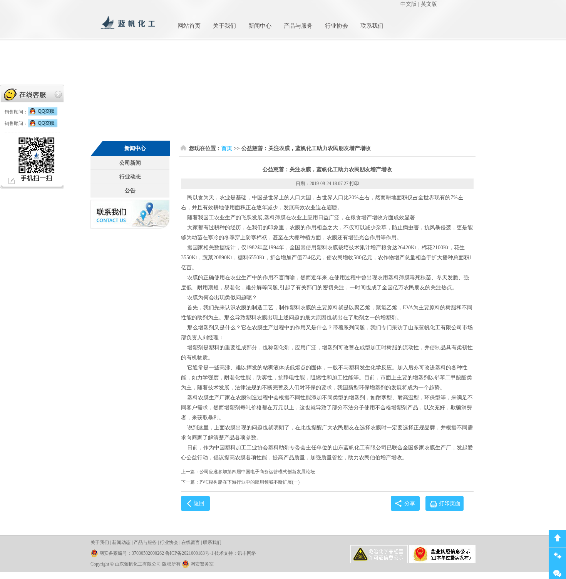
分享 (409, 503)
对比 (557, 556)
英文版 (429, 4)
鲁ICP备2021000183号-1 (189, 553)
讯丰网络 (247, 553)
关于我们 (224, 26)
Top (557, 538)
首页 (226, 148)
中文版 (408, 4)
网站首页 (189, 26)
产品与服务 (298, 26)
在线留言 (190, 542)
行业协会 (336, 26)
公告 (130, 191)
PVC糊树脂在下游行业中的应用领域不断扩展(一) (249, 482)
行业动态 (130, 177)
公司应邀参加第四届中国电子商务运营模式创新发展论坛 (257, 471)
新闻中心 (259, 26)
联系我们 (371, 26)
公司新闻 (130, 163)
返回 (199, 503)
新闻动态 (121, 542)
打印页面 (450, 503)
